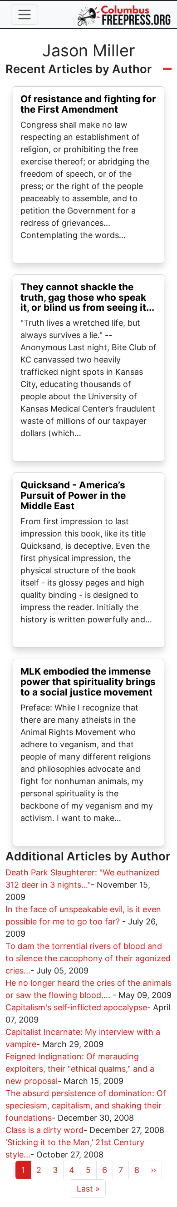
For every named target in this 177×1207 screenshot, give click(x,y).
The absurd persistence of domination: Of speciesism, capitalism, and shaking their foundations (85, 1105)
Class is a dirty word (44, 1130)
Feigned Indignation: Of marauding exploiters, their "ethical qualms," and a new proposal (79, 1069)
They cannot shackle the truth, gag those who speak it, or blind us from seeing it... (87, 297)
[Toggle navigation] (24, 15)
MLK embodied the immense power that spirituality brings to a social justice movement (88, 682)
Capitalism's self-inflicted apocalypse (76, 1007)
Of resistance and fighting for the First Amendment (88, 104)
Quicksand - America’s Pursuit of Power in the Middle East (73, 495)
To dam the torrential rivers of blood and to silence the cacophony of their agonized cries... (88, 958)
